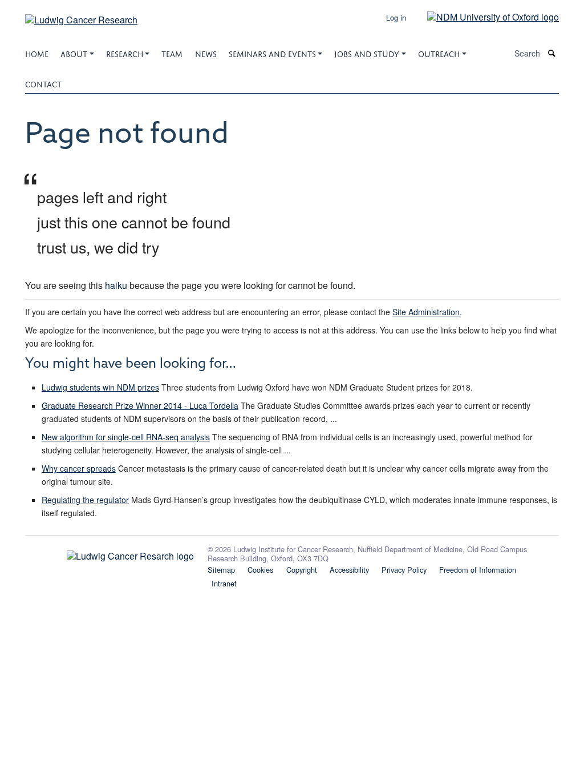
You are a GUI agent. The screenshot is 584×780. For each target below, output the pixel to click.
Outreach (439, 53)
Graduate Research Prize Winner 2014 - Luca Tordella (140, 405)
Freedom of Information (477, 569)
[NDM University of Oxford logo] (484, 16)
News (206, 53)
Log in (396, 17)
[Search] (552, 53)
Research (124, 53)
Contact (43, 83)
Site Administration (426, 311)
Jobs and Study (366, 53)
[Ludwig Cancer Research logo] (109, 553)
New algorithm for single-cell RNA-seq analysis (126, 437)
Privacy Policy (404, 569)
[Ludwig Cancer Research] (81, 15)
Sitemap (221, 569)
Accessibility (349, 569)
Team (171, 53)
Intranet (224, 583)
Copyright (301, 569)
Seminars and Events (272, 53)
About (73, 53)
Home (36, 53)
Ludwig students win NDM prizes (100, 387)
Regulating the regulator (85, 499)
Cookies (260, 569)
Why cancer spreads (79, 468)
